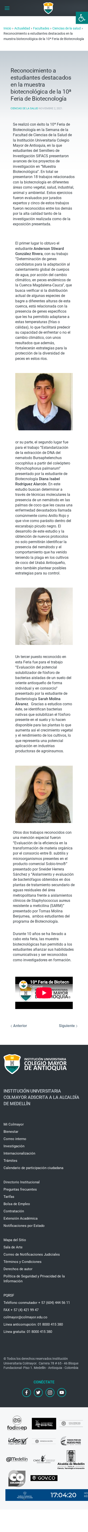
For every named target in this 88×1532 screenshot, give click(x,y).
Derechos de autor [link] (18, 1269)
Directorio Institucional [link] (22, 1182)
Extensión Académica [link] (21, 1218)
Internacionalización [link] (19, 1153)
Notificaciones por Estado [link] (24, 1226)
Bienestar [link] (11, 1132)
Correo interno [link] (15, 1139)
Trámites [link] (10, 1161)
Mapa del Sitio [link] (15, 1240)
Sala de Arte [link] (13, 1247)
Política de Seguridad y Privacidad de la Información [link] (34, 1278)
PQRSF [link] (9, 1295)
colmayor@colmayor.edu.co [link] (25, 1317)
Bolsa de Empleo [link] (17, 1204)
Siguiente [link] (67, 1026)
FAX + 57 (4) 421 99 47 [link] (21, 1310)
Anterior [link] (19, 1026)
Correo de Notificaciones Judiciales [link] (32, 1254)
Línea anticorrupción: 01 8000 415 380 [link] (33, 1324)
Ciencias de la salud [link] (24, 108)
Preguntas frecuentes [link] (20, 1189)
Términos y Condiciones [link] (23, 1262)
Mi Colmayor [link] (14, 1124)
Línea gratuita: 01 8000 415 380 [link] (28, 1332)
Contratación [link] (14, 1211)
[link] (82, 18)
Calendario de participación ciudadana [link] (33, 1168)
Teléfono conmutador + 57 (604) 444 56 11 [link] (37, 1303)
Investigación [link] (14, 1146)
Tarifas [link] (9, 1197)
